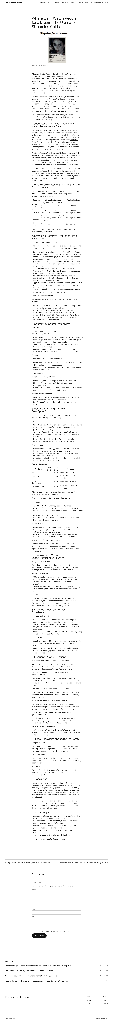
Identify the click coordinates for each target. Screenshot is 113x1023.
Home (72, 3)
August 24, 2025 (104, 965)
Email (33, 916)
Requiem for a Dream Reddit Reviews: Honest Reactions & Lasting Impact (83, 863)
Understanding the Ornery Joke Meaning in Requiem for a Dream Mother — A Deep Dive (38, 966)
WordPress (105, 1018)
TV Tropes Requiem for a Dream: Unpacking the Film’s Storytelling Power (32, 976)
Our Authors (79, 3)
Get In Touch (64, 3)
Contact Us (55, 3)
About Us (43, 3)
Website (34, 924)
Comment (34, 889)
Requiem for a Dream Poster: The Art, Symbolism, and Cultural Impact (28, 863)
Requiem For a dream (42, 65)
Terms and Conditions (101, 3)
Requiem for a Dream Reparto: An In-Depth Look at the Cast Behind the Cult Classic (37, 981)
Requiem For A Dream (13, 3)
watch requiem (74, 191)
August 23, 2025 (104, 976)
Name (33, 909)
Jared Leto (67, 144)
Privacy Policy (88, 3)
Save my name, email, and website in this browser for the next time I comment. (51, 931)
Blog (49, 3)
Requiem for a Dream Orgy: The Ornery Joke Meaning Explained (29, 971)
